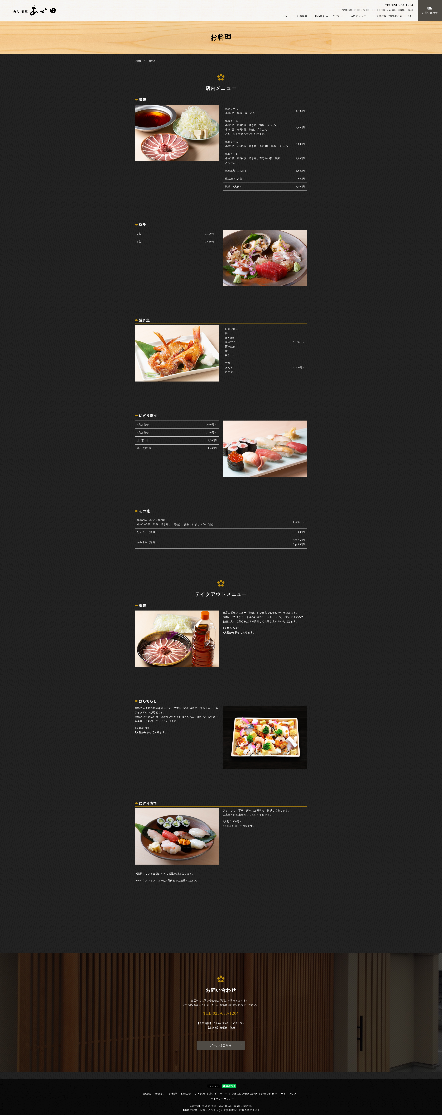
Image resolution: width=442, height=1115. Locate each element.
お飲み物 (186, 1094)
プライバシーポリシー (221, 1099)
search (409, 16)
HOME (285, 16)
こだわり (338, 16)
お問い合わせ (430, 12)
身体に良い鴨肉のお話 (389, 16)
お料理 (173, 1094)
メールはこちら (221, 1045)
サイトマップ (288, 1094)
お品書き (320, 16)
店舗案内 (302, 16)
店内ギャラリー (359, 16)
